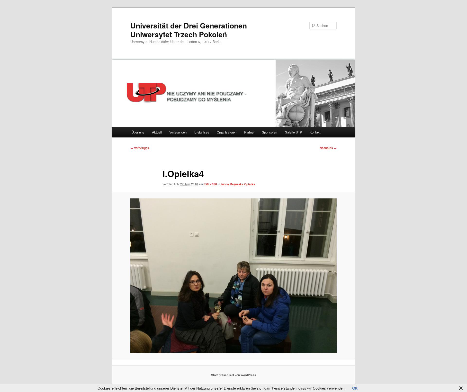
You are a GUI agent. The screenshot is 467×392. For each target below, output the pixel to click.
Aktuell (157, 132)
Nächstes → (328, 148)
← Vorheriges (139, 148)
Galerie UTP (293, 132)
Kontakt (315, 132)
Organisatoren (226, 132)
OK (355, 388)
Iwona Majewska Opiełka (238, 184)
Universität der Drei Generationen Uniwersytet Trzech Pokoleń (188, 29)
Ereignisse (201, 132)
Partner (249, 132)
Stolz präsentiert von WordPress (233, 375)
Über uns (138, 132)
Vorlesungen (178, 132)
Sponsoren (269, 132)
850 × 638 (210, 184)
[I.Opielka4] (233, 275)
